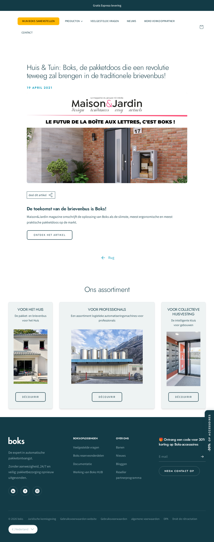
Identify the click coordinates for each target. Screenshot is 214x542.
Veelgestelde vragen (86, 447)
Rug (111, 257)
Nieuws (121, 455)
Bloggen (121, 464)
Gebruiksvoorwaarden (114, 519)
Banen (120, 447)
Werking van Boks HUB (88, 472)
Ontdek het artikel (50, 235)
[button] (74, 21)
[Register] (202, 456)
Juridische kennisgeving (42, 519)
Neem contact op (179, 471)
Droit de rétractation (184, 519)
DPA (166, 519)
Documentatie (82, 464)
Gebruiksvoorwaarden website (78, 519)
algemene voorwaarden (145, 519)
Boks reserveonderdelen (88, 455)
